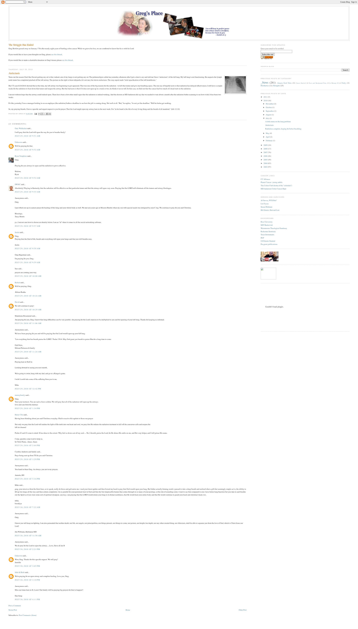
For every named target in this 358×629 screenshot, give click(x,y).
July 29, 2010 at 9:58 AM (27, 248)
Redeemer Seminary (268, 231)
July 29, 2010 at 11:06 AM (28, 323)
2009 (266, 145)
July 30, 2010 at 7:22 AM (27, 507)
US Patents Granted (268, 241)
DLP (262, 237)
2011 (266, 97)
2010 (266, 100)
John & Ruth (19, 572)
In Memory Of (334, 83)
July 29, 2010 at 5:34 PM (27, 479)
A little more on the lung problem (278, 121)
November (270, 103)
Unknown (18, 142)
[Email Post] (35, 114)
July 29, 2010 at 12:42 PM (28, 388)
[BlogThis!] (42, 113)
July (267, 118)
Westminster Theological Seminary (274, 228)
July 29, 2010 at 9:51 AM (27, 136)
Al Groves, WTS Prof (268, 200)
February (269, 140)
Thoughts (276, 85)
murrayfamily (20, 395)
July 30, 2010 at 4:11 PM (27, 599)
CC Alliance (265, 179)
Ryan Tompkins (21, 156)
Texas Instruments (267, 234)
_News (264, 82)
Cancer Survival (301, 83)
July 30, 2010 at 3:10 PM (27, 580)
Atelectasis (269, 125)
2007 (266, 152)
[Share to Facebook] (47, 113)
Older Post (243, 610)
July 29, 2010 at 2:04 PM (27, 445)
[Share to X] (44, 113)
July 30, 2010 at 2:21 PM (27, 549)
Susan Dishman (266, 207)
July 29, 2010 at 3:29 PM (27, 459)
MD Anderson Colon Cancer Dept (273, 188)
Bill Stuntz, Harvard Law (270, 210)
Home (128, 610)
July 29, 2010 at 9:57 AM (27, 226)
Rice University (267, 222)
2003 (266, 167)
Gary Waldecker (21, 128)
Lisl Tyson (265, 203)
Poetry (344, 83)
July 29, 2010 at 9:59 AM (27, 262)
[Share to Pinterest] (50, 113)
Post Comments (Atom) (27, 615)
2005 (266, 159)
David (17, 302)
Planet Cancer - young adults (271, 182)
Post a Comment (15, 605)
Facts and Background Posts (317, 83)
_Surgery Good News (284, 83)
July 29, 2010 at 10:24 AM (28, 295)
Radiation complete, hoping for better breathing (283, 128)
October (269, 107)
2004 (266, 163)
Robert (17, 282)
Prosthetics (265, 85)
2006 (266, 156)
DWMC (18, 184)
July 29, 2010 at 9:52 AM (27, 149)
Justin (17, 232)
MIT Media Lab (267, 225)
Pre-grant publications (269, 244)
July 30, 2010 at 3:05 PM (27, 566)
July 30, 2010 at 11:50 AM (28, 535)
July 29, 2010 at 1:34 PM (27, 408)
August (269, 114)
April (268, 137)
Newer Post (13, 610)
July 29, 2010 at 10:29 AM (28, 309)
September (270, 111)
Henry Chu (19, 414)
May (268, 133)
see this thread (56, 54)
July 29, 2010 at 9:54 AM (27, 178)
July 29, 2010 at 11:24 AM (28, 351)
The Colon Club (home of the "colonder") (276, 185)
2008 (266, 148)
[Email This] (39, 113)
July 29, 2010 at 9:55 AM (27, 191)
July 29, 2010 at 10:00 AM (28, 276)
